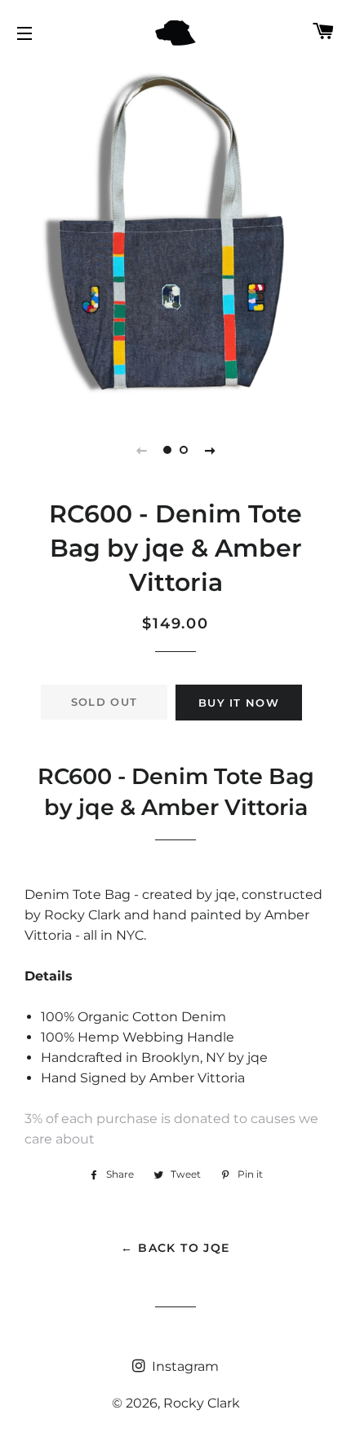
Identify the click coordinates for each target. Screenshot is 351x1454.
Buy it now (238, 702)
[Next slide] (210, 450)
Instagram (184, 1366)
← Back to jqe (175, 1247)
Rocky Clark (201, 1403)
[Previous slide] (141, 450)
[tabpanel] (175, 236)
